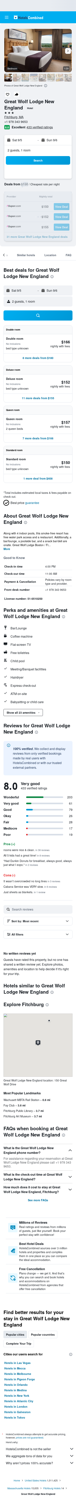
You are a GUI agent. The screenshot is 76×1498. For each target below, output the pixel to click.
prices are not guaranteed (29, 1437)
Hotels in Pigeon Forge (19, 1379)
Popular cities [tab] (15, 1334)
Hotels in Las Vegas (17, 1363)
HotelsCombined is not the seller (28, 1449)
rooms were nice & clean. (26, 850)
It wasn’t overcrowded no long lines (32, 881)
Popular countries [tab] (43, 1334)
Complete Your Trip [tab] (18, 1343)
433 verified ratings (40, 127)
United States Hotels (35, 1480)
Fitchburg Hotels (52, 1488)
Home (17, 1480)
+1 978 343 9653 (16, 121)
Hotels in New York (16, 1396)
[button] (6, 17)
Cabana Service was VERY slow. (30, 886)
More (7, 549)
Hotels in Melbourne (17, 1374)
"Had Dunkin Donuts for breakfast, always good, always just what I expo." (38, 863)
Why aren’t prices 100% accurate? (29, 1463)
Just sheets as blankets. (24, 892)
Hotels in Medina (15, 1390)
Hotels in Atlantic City (18, 1401)
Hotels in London (15, 1406)
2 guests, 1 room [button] (19, 150)
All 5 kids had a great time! (27, 855)
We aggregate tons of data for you (29, 1456)
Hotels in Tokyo (14, 1417)
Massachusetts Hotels (19, 1488)
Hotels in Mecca (15, 1368)
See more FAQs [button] (38, 1200)
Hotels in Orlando (16, 1385)
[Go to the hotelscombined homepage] (28, 17)
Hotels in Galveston (17, 1412)
